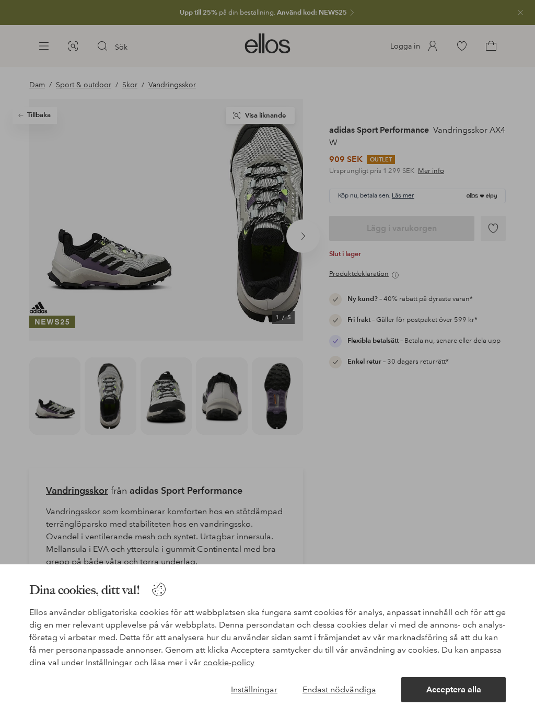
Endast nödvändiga (339, 689)
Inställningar (254, 689)
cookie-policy (228, 662)
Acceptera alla (453, 689)
